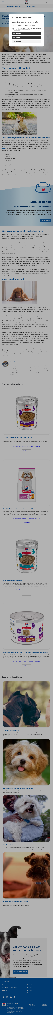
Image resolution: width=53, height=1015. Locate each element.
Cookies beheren (17, 41)
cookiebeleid (17, 29)
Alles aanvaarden (17, 33)
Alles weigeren (16, 37)
